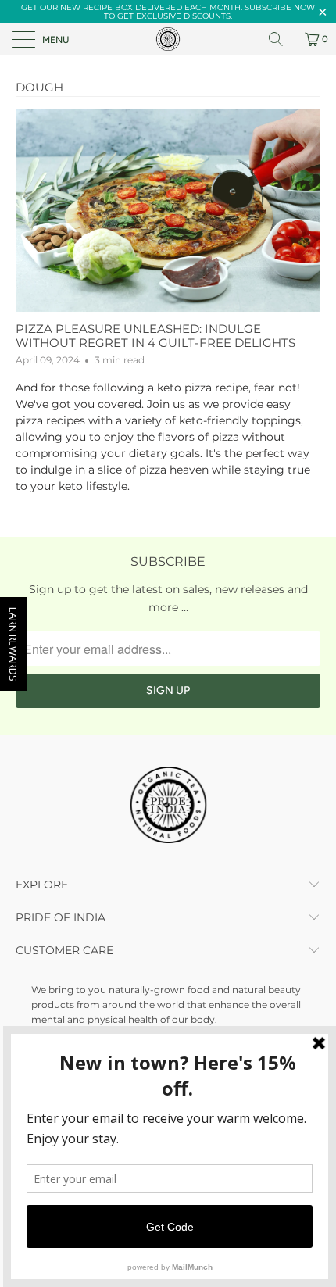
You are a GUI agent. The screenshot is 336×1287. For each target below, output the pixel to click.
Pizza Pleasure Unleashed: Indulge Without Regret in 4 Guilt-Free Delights (155, 335)
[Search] (281, 39)
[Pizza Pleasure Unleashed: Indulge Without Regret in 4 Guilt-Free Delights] (168, 210)
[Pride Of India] (168, 39)
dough (39, 87)
